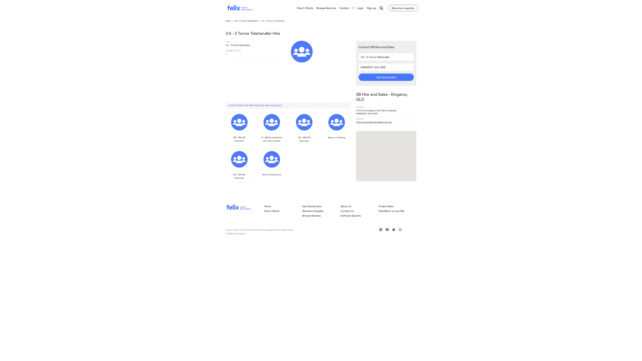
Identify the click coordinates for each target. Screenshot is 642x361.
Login (360, 8)
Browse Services (326, 8)
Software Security (351, 215)
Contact (344, 8)
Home (267, 206)
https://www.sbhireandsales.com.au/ (374, 122)
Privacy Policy (232, 230)
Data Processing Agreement (267, 230)
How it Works (305, 8)
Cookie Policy (287, 230)
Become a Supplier (313, 210)
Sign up (371, 8)
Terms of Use (246, 230)
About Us (346, 206)
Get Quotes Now (386, 77)
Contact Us (347, 210)
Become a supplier (403, 8)
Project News (386, 206)
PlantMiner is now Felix (391, 210)
